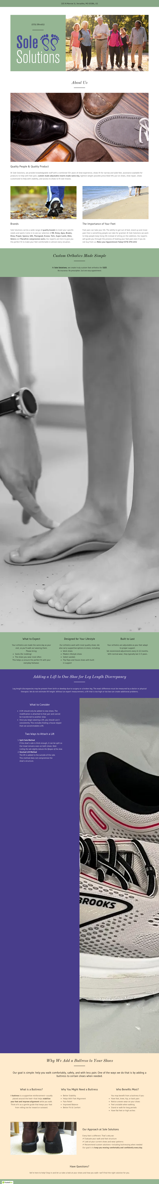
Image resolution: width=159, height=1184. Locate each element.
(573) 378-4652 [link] (38, 24)
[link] (38, 48)
